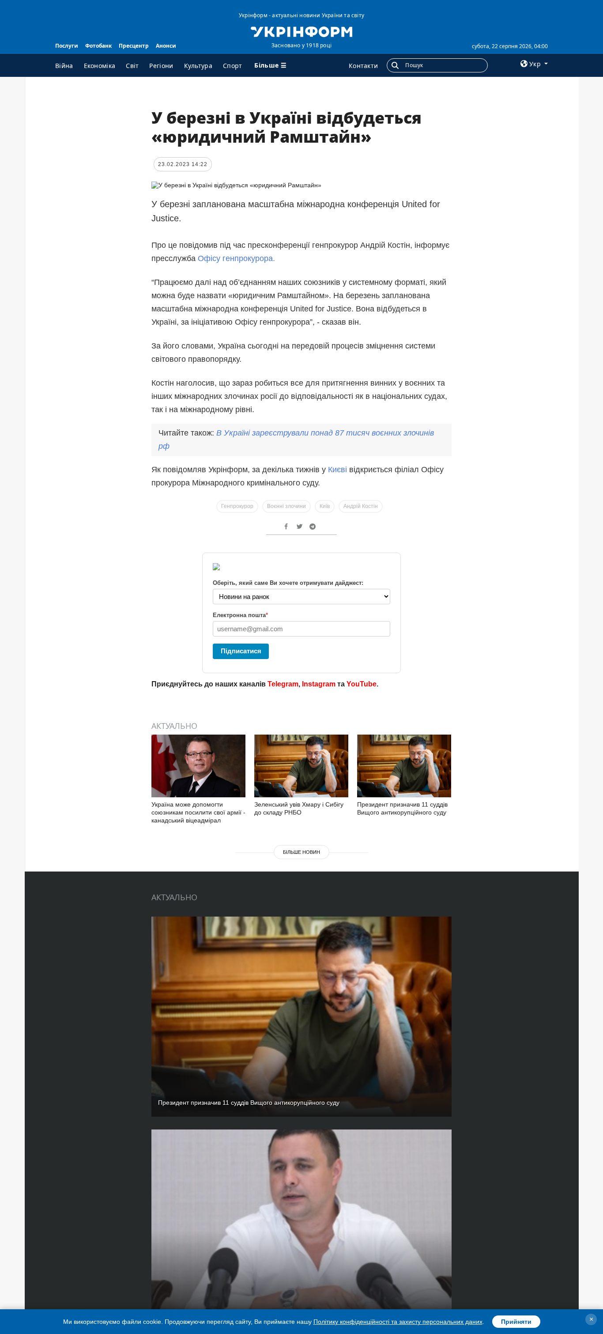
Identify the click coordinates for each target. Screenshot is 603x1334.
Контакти (363, 65)
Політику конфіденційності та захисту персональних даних (397, 1321)
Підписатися (241, 651)
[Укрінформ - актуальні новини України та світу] (301, 31)
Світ (132, 65)
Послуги (66, 45)
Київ (325, 506)
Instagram (318, 684)
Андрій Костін (360, 506)
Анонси (166, 45)
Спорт (232, 65)
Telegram (283, 684)
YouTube (362, 684)
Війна (64, 65)
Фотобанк (98, 45)
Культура (198, 65)
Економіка (100, 65)
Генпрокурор (237, 506)
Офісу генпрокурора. (235, 258)
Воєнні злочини (286, 506)
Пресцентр (134, 45)
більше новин (301, 852)
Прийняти (516, 1321)
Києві (338, 469)
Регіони (161, 65)
